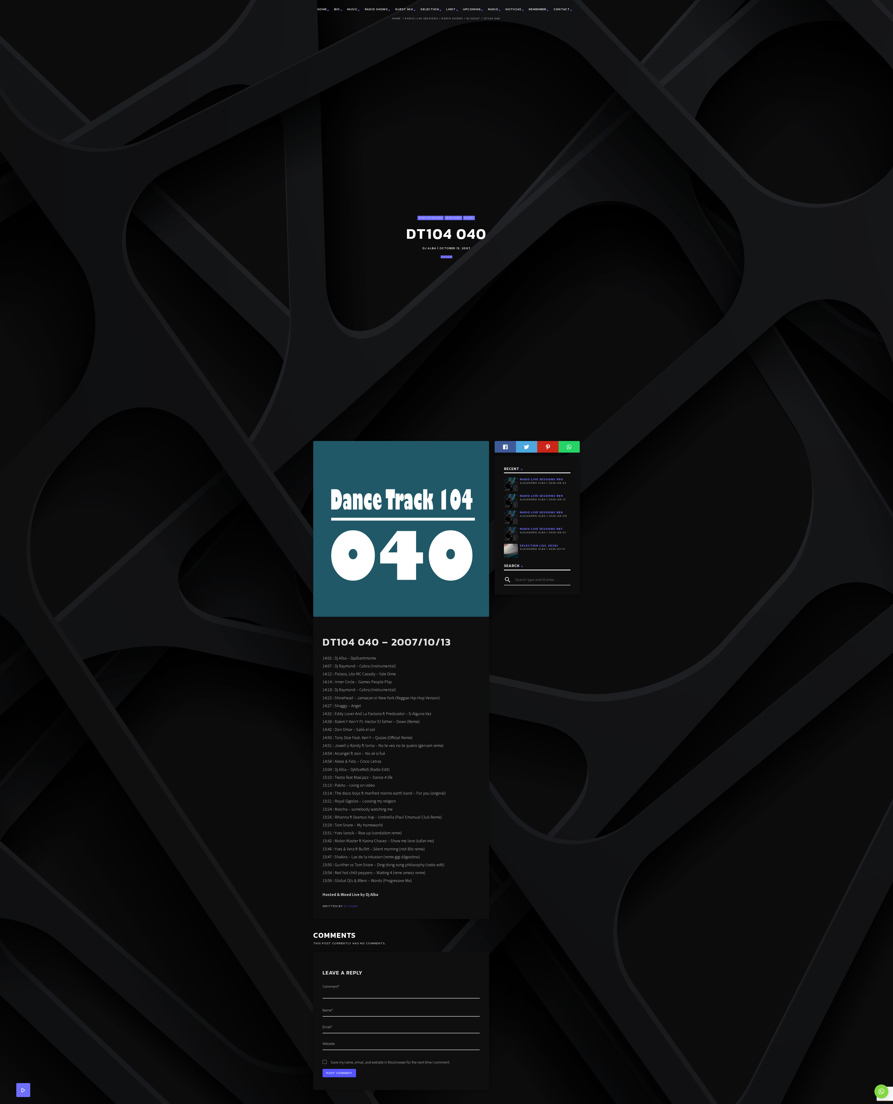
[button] (881, 1091)
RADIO (493, 32)
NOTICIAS (513, 32)
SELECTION (429, 32)
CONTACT (562, 32)
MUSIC (352, 32)
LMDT (451, 32)
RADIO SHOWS (376, 32)
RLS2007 (473, 41)
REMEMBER (537, 32)
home (322, 32)
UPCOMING (472, 32)
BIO (337, 32)
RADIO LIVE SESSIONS (421, 41)
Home (396, 41)
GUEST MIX (404, 32)
